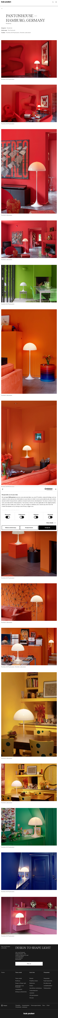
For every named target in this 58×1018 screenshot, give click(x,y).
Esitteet (31, 985)
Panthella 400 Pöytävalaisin (12, 32)
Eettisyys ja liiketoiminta (21, 991)
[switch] (22, 517)
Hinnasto (31, 997)
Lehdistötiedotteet (48, 985)
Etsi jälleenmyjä (47, 983)
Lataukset (31, 993)
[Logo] (6, 3)
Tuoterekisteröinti (33, 990)
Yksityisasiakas (47, 988)
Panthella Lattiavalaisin (25, 32)
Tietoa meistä (18, 978)
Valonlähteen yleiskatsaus (35, 988)
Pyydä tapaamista (48, 980)
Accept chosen (29, 527)
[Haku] (53, 2)
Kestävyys (17, 980)
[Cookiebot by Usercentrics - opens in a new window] (45, 489)
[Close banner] (55, 489)
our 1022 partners (11, 497)
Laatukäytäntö (18, 989)
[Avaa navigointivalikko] (56, 3)
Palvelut (31, 978)
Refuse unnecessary (10, 527)
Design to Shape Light (20, 983)
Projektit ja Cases (33, 980)
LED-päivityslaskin (33, 995)
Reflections (32, 983)
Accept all (47, 527)
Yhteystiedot (46, 978)
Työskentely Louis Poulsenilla (19, 986)
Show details (49, 522)
